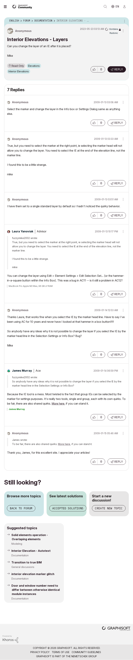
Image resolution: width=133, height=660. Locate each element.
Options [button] (124, 20)
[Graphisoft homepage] (116, 629)
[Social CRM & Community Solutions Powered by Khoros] (10, 638)
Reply (118, 69)
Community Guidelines (86, 652)
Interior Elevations (18, 71)
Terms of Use (60, 652)
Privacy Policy (40, 652)
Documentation (20, 555)
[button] (94, 69)
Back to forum (21, 508)
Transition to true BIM (26, 562)
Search (105, 6)
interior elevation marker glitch (32, 574)
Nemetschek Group (84, 656)
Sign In (125, 6)
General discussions (22, 566)
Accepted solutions (67, 508)
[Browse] (7, 6)
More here (58, 403)
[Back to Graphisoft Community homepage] (22, 6)
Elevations (34, 65)
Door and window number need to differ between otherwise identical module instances (35, 590)
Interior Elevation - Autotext (31, 550)
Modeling (16, 543)
